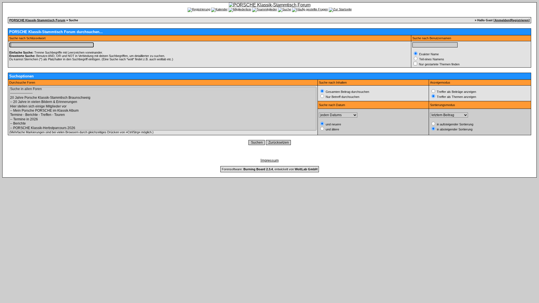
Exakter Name (428, 54)
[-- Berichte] (163, 123)
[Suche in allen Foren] (163, 89)
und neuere (333, 124)
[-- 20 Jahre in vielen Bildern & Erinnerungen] (163, 102)
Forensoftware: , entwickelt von (270, 169)
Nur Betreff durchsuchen (342, 96)
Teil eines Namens (431, 59)
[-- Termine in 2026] (163, 119)
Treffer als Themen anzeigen (456, 96)
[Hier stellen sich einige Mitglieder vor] (163, 106)
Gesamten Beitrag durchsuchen (347, 91)
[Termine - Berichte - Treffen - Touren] (163, 115)
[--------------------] (163, 93)
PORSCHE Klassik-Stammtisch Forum (37, 20)
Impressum (270, 160)
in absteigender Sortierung (454, 129)
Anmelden (502, 20)
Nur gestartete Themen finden (439, 64)
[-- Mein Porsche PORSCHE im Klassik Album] (163, 111)
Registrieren (520, 20)
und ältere (332, 129)
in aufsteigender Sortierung (454, 124)
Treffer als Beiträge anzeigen (456, 91)
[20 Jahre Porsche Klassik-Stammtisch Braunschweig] (163, 98)
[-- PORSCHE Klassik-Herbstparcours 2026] (163, 128)
